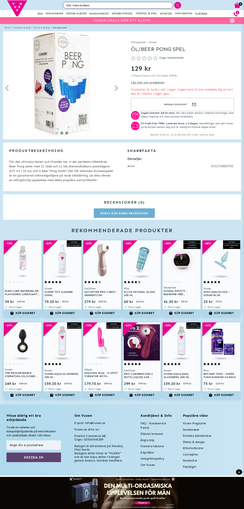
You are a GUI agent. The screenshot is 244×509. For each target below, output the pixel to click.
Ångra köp (147, 440)
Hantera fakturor (152, 446)
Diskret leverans (151, 434)
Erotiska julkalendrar (197, 436)
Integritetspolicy (152, 458)
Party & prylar (41, 27)
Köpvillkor (147, 452)
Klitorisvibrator (193, 448)
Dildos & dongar (194, 442)
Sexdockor (190, 460)
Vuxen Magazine (194, 423)
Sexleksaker (191, 429)
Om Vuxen (147, 465)
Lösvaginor (190, 454)
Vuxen (153, 42)
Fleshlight (189, 467)
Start (8, 27)
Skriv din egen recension (124, 213)
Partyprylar (60, 27)
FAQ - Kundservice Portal (153, 426)
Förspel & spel (22, 27)
